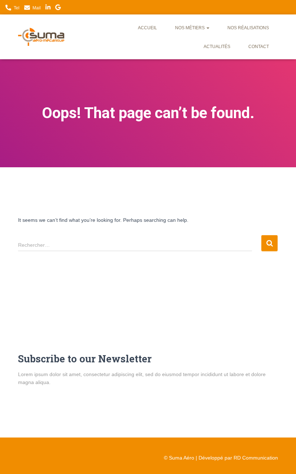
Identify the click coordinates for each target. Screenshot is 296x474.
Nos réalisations (248, 27)
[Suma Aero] (41, 37)
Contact (258, 46)
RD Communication (256, 458)
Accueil (147, 27)
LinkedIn (48, 8)
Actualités (217, 46)
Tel (16, 7)
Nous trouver (58, 8)
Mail (36, 7)
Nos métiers (190, 27)
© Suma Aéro (179, 458)
